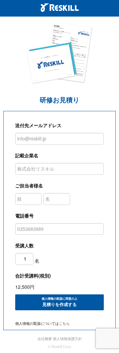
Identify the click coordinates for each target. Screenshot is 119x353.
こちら (64, 323)
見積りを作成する (59, 302)
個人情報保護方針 (67, 338)
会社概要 (44, 338)
